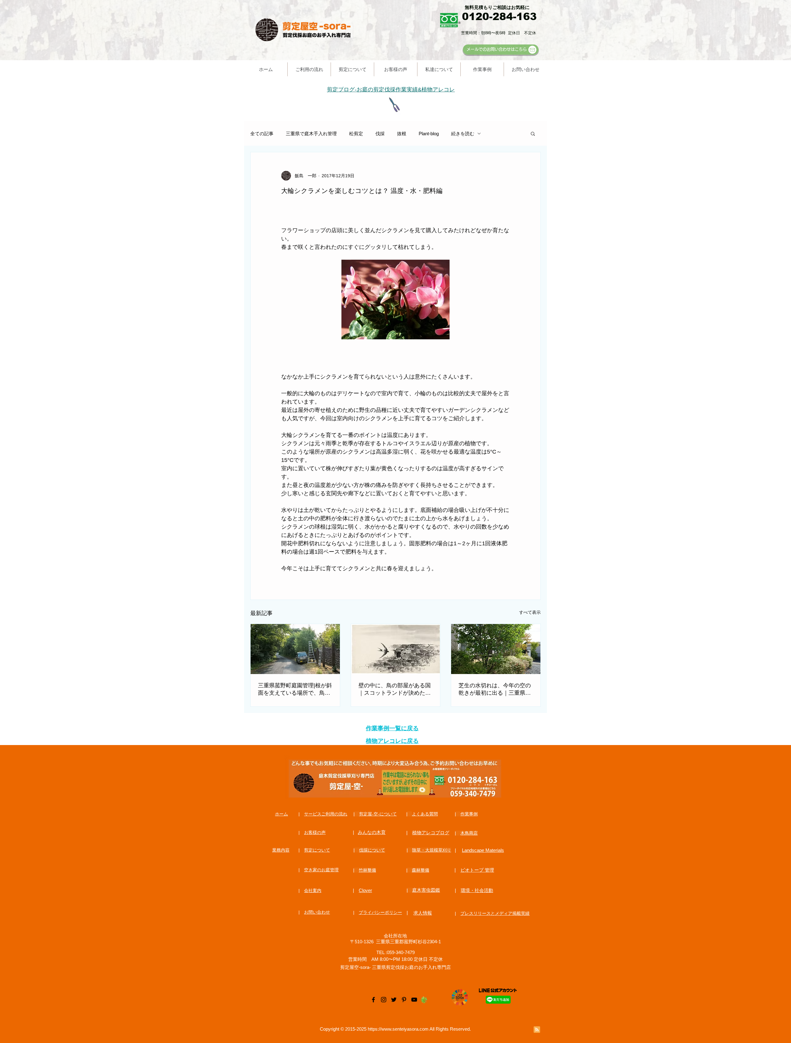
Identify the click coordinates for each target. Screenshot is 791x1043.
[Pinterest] (404, 999)
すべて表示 (530, 612)
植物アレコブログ (430, 832)
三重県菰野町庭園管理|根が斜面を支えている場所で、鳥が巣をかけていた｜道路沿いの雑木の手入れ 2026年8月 (295, 689)
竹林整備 (367, 870)
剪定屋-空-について (378, 813)
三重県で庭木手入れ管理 (311, 133)
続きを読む (462, 133)
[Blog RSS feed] (537, 1029)
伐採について (372, 850)
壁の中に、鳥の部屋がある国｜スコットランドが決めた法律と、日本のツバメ (394, 689)
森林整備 (420, 870)
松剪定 (356, 133)
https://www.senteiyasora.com (398, 1029)
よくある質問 (425, 813)
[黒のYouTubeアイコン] (414, 999)
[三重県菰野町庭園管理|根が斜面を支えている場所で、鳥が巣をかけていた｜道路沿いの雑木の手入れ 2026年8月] (295, 649)
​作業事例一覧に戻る (392, 728)
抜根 (401, 133)
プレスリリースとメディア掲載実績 (495, 913)
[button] (533, 133)
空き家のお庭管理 (321, 869)
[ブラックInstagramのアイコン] (383, 999)
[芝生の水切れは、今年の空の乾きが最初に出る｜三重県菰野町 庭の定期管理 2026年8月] (495, 649)
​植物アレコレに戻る (392, 741)
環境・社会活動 (477, 890)
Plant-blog (429, 133)
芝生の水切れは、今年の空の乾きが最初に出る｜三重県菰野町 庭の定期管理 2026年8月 (496, 689)
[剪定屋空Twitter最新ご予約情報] (393, 999)
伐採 (380, 133)
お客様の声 (315, 832)
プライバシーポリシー (380, 912)
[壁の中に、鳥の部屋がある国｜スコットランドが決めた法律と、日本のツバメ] (395, 649)
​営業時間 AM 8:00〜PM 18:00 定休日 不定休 (395, 959)
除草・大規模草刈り (431, 850)
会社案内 (312, 890)
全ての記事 (261, 133)
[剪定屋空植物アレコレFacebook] (373, 999)
